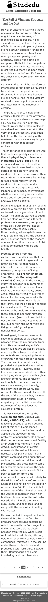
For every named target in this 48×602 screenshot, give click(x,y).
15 (18, 567)
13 (9, 567)
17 (28, 567)
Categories (21, 10)
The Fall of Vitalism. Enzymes (23, 584)
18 (33, 567)
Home (9, 10)
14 (13, 567)
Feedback (35, 10)
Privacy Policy (24, 598)
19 (37, 567)
